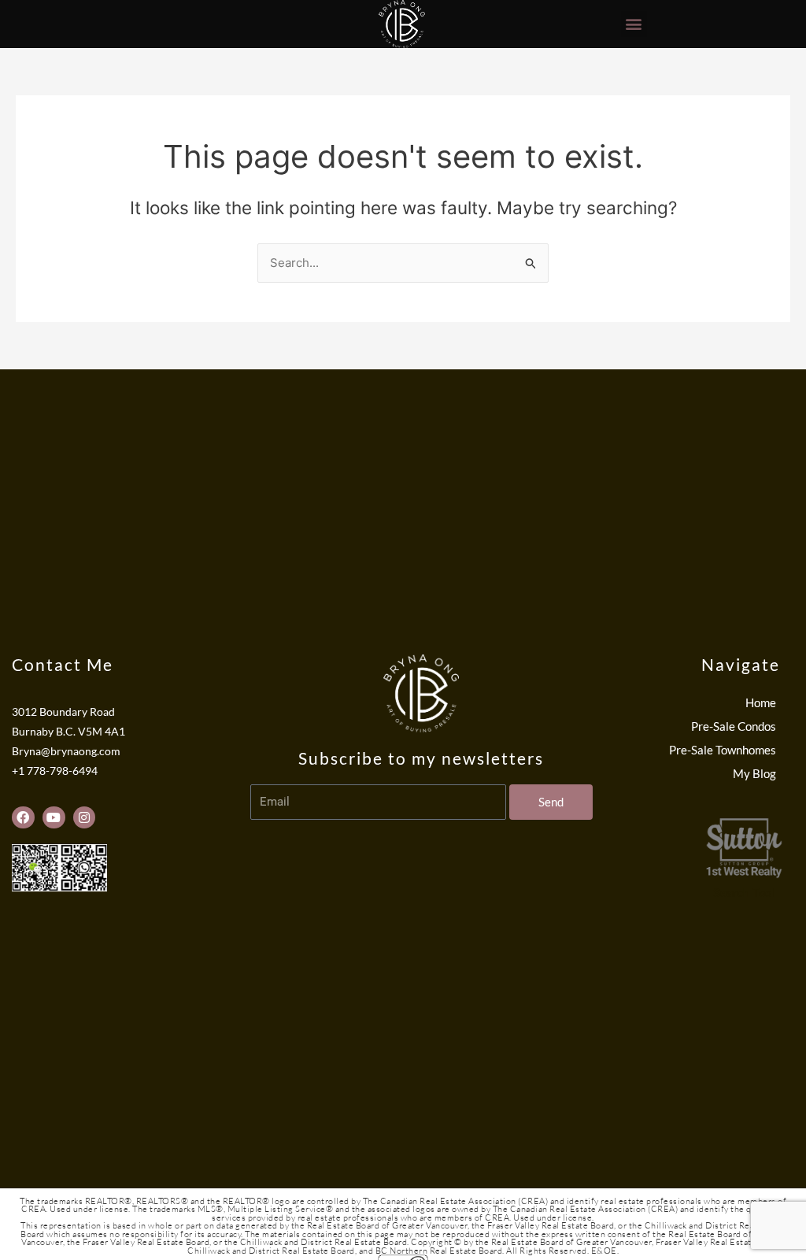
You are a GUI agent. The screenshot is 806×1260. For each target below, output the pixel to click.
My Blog (754, 773)
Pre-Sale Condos (733, 726)
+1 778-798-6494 (55, 771)
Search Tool (744, 893)
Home (760, 702)
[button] (634, 24)
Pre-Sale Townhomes (722, 750)
